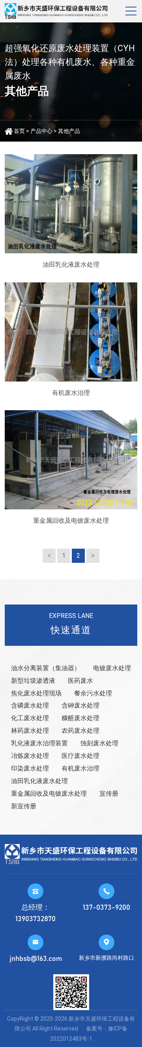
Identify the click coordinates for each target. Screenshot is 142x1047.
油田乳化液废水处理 (39, 781)
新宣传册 (23, 806)
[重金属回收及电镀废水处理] (71, 459)
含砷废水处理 (80, 705)
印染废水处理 (30, 768)
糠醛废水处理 (80, 718)
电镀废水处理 (112, 668)
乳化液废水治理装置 (39, 743)
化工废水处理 (30, 718)
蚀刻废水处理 (99, 743)
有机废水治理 (80, 768)
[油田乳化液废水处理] (71, 203)
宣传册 (108, 793)
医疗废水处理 (80, 755)
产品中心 (41, 131)
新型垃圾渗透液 (33, 680)
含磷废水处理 (30, 705)
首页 (19, 131)
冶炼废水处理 (30, 755)
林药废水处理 (30, 730)
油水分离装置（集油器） (45, 668)
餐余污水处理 (93, 693)
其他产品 (69, 131)
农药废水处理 (80, 730)
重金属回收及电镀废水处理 (49, 793)
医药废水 (80, 680)
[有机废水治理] (71, 332)
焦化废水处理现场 (36, 693)
